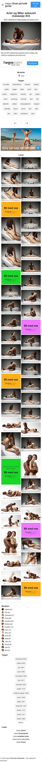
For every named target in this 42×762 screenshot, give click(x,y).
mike (15, 113)
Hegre (16, 5)
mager (14, 89)
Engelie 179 (9, 627)
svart (29, 89)
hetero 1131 (21, 710)
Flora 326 (8, 618)
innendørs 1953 (21, 676)
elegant (36, 104)
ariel (32, 113)
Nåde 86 (8, 638)
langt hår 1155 (21, 706)
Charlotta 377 (9, 615)
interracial (24, 113)
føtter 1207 (21, 701)
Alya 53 (7, 650)
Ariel (22, 76)
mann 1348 (21, 697)
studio (4, 94)
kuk (30, 109)
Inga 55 (7, 647)
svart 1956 (21, 672)
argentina (13, 94)
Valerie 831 (9, 609)
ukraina (27, 84)
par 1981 (21, 667)
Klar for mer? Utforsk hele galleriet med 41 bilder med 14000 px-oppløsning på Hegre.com (19, 54)
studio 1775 (21, 689)
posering (14, 99)
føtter (22, 89)
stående (5, 104)
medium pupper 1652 (21, 693)
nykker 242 (9, 624)
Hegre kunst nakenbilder (21, 739)
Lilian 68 (8, 641)
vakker (14, 104)
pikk (36, 109)
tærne (16, 109)
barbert (36, 84)
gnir (31, 99)
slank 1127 (21, 714)
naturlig (23, 94)
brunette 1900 (21, 684)
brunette (6, 84)
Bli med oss (35, 4)
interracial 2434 (21, 659)
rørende (23, 99)
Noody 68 (8, 644)
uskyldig (7, 109)
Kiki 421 (7, 612)
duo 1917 (21, 680)
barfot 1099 (21, 719)
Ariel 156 (8, 632)
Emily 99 (8, 635)
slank (5, 99)
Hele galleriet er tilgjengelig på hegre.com (21, 19)
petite (7, 89)
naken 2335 (21, 663)
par (9, 113)
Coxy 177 (8, 630)
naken (37, 94)
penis (23, 109)
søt (30, 94)
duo (36, 89)
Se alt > (21, 722)
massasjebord (25, 104)
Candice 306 (9, 621)
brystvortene (17, 84)
